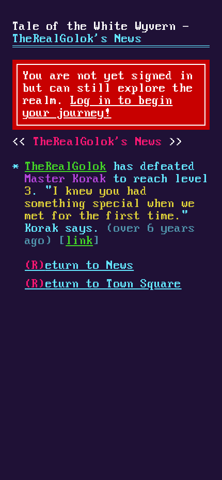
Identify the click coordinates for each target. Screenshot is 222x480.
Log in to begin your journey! (97, 107)
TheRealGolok (65, 167)
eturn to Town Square (103, 284)
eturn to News (79, 266)
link (79, 241)
